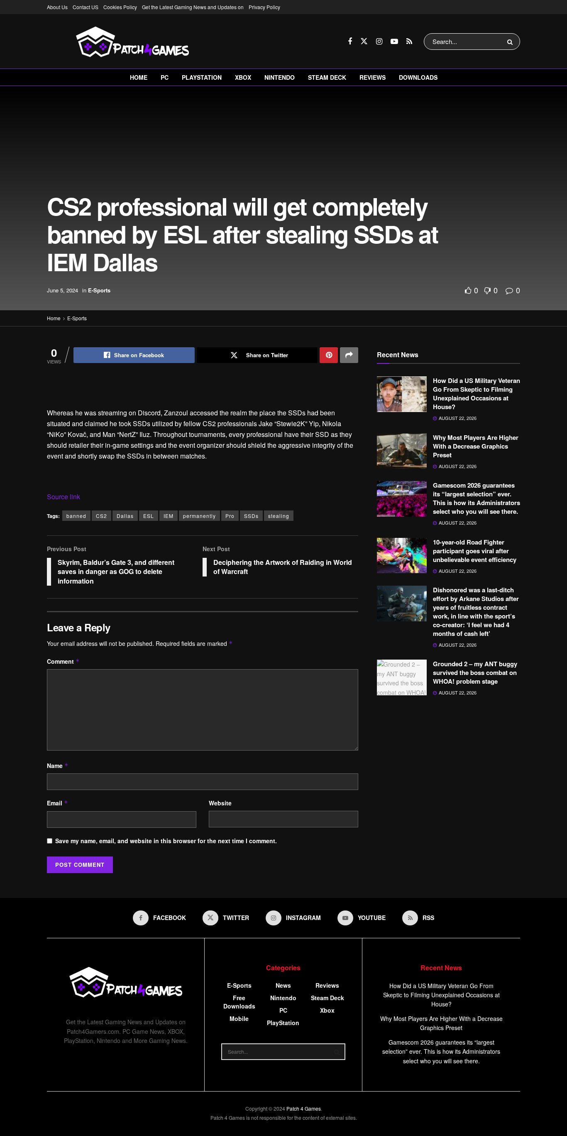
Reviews (372, 77)
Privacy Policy (264, 6)
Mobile (239, 1018)
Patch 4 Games (303, 1108)
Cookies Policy (120, 6)
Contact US (85, 6)
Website (220, 803)
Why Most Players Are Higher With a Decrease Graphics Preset (475, 446)
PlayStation (202, 77)
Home (138, 77)
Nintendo (279, 77)
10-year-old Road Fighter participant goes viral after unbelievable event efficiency (474, 550)
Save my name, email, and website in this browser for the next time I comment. (166, 841)
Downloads (418, 77)
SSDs (251, 515)
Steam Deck (327, 77)
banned (76, 515)
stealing (278, 515)
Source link (63, 496)
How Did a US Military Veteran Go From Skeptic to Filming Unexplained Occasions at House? (476, 393)
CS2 (101, 515)
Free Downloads (239, 1002)
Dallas (125, 515)
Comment (63, 661)
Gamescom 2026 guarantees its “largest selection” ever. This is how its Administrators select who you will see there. (476, 498)
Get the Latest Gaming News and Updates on (193, 6)
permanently (199, 515)
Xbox (243, 77)
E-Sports (99, 290)
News (283, 985)
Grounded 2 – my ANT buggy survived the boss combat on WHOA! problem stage (475, 672)
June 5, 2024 (62, 290)
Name (57, 765)
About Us (57, 6)
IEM (169, 515)
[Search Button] (511, 41)
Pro (230, 515)
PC (165, 77)
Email (57, 803)
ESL (148, 515)
